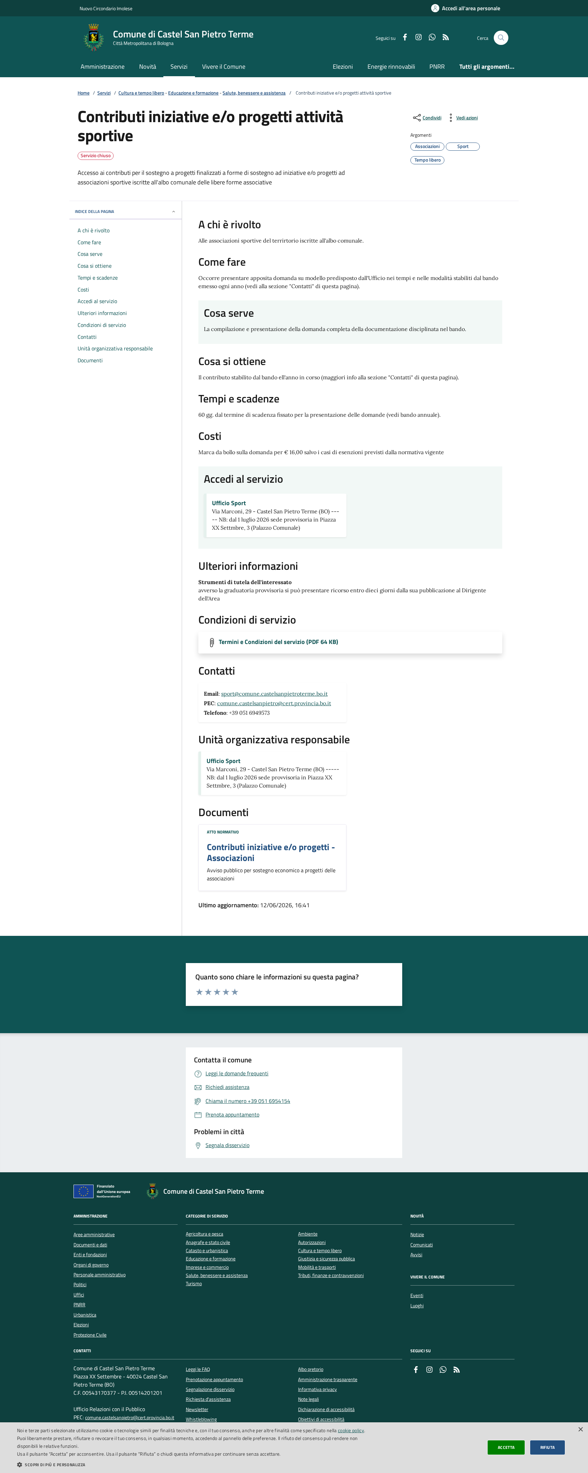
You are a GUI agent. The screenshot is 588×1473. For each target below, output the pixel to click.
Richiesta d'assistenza (208, 1399)
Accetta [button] (506, 1447)
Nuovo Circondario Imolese (106, 8)
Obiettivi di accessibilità (321, 1419)
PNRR (437, 66)
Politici (80, 1284)
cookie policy (351, 1430)
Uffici (79, 1294)
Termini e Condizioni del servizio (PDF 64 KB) (278, 642)
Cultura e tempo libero (141, 93)
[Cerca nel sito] (501, 38)
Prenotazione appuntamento (214, 1379)
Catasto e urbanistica (207, 1250)
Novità (147, 66)
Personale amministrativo (100, 1274)
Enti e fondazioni (90, 1254)
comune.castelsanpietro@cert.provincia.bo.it (274, 703)
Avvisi (416, 1254)
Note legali (308, 1399)
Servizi (178, 66)
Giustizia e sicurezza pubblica (326, 1258)
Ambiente (307, 1234)
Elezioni (343, 66)
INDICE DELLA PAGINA (94, 211)
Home (83, 93)
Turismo (194, 1283)
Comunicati (421, 1244)
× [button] (580, 1429)
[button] (196, 1464)
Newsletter (197, 1409)
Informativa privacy (317, 1389)
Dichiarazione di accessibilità (326, 1409)
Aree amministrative (94, 1234)
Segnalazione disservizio (210, 1389)
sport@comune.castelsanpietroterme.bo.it (274, 693)
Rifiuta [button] (547, 1447)
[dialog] (294, 1447)
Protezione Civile (90, 1335)
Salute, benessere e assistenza (254, 93)
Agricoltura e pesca (204, 1234)
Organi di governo (91, 1265)
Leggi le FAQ (198, 1369)
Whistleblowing (201, 1419)
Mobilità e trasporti (317, 1267)
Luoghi (417, 1305)
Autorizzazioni (312, 1242)
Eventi (416, 1295)
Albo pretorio (310, 1369)
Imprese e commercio (207, 1267)
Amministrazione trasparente (327, 1379)
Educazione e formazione (193, 93)
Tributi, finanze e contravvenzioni (331, 1275)
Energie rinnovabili (391, 66)
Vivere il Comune (223, 66)
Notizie (417, 1234)
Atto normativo (223, 832)
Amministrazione (103, 66)
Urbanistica (85, 1315)
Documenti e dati (90, 1244)
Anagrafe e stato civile (208, 1242)
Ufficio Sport (229, 503)
